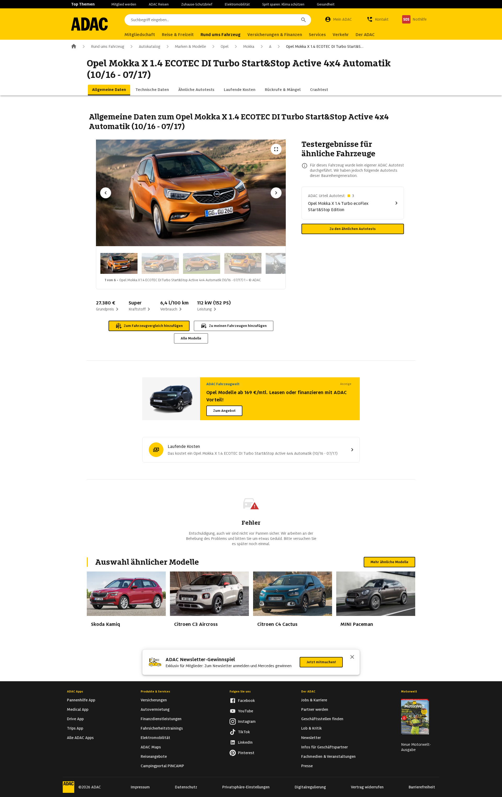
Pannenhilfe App (81, 700)
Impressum (140, 787)
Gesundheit (325, 4)
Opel (225, 46)
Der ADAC (308, 691)
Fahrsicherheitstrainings (162, 728)
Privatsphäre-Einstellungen (246, 787)
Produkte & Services (155, 691)
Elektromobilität (237, 4)
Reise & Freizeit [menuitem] (178, 34)
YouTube (245, 711)
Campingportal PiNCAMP (162, 766)
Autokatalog (149, 46)
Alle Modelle (191, 338)
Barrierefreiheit (422, 787)
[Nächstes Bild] (276, 192)
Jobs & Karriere (314, 700)
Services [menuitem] (317, 34)
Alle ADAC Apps (80, 737)
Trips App (75, 728)
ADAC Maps (151, 747)
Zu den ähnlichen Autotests (352, 229)
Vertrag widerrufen (367, 787)
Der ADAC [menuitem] (365, 34)
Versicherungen (154, 700)
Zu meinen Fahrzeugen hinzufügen (238, 326)
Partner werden (314, 709)
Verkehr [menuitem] (341, 34)
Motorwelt (409, 691)
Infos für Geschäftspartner (324, 747)
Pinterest (246, 752)
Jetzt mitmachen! (321, 662)
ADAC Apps (75, 691)
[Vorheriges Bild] (105, 192)
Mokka (248, 46)
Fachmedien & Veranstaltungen (328, 756)
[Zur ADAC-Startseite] (89, 24)
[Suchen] (303, 20)
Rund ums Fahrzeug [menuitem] (221, 34)
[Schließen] (352, 657)
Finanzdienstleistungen (161, 719)
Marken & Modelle (190, 46)
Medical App (77, 709)
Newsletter (311, 737)
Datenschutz (186, 787)
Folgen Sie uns (240, 691)
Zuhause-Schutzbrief (196, 4)
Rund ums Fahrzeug (107, 46)
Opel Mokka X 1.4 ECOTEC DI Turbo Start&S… (324, 46)
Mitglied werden (123, 4)
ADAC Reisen (159, 4)
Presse (307, 766)
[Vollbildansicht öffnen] (276, 149)
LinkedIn (245, 742)
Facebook (246, 700)
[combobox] (217, 20)
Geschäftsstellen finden (322, 719)
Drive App (75, 719)
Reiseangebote (154, 756)
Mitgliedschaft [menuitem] (139, 34)
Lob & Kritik (311, 728)
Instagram (247, 721)
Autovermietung (155, 709)
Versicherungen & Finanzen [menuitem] (274, 34)
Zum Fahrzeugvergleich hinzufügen (153, 326)
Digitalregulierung (310, 787)
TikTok (244, 732)
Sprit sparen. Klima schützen (283, 4)
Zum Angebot (224, 410)
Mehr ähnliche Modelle (389, 562)
